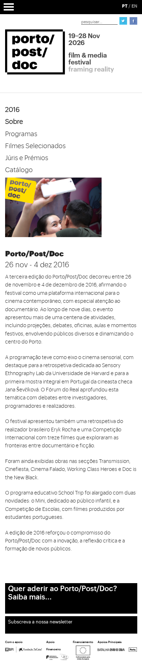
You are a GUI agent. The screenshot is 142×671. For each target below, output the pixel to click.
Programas (21, 134)
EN (134, 6)
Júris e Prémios (26, 158)
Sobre (14, 121)
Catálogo (19, 170)
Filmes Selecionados (35, 146)
